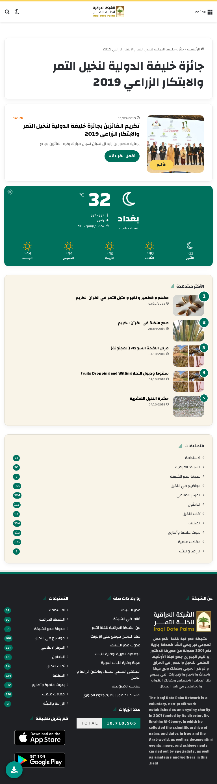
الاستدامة (193, 458)
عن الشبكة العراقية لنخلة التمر (116, 627)
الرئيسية (194, 49)
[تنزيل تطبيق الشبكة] (14, 769)
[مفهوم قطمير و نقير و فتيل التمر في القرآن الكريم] (188, 305)
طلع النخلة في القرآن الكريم (143, 323)
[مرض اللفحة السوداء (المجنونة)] (188, 356)
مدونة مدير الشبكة (185, 476)
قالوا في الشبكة (126, 618)
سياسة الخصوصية (126, 686)
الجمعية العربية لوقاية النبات (117, 653)
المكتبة (194, 523)
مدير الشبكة (130, 610)
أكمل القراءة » (122, 156)
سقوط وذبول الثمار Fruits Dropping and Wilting (125, 373)
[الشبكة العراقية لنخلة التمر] (108, 11)
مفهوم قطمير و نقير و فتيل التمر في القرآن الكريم (122, 298)
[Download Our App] (40, 746)
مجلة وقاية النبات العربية (120, 662)
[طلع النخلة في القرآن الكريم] (188, 330)
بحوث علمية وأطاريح (184, 532)
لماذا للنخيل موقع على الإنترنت (115, 636)
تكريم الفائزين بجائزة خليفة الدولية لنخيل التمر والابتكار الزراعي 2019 (81, 130)
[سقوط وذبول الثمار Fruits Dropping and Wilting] (188, 381)
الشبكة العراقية (188, 467)
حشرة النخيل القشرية (149, 398)
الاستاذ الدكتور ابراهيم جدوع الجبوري (111, 694)
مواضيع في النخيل (186, 486)
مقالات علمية (189, 542)
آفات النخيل (192, 514)
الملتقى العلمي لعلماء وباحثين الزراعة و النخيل (108, 674)
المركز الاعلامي (189, 495)
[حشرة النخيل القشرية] (188, 406)
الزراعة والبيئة (190, 551)
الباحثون (194, 504)
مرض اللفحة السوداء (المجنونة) (139, 348)
